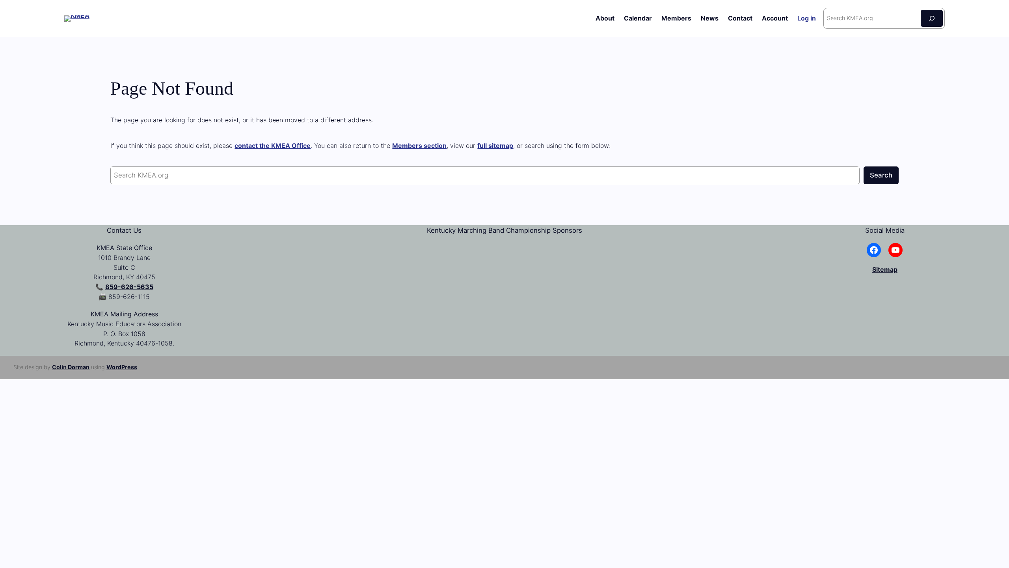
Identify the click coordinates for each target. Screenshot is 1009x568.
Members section (419, 145)
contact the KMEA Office (273, 145)
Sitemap (884, 269)
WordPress (121, 367)
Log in (806, 18)
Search (881, 175)
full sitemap (495, 145)
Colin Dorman (70, 367)
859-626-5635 (129, 287)
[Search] (932, 18)
